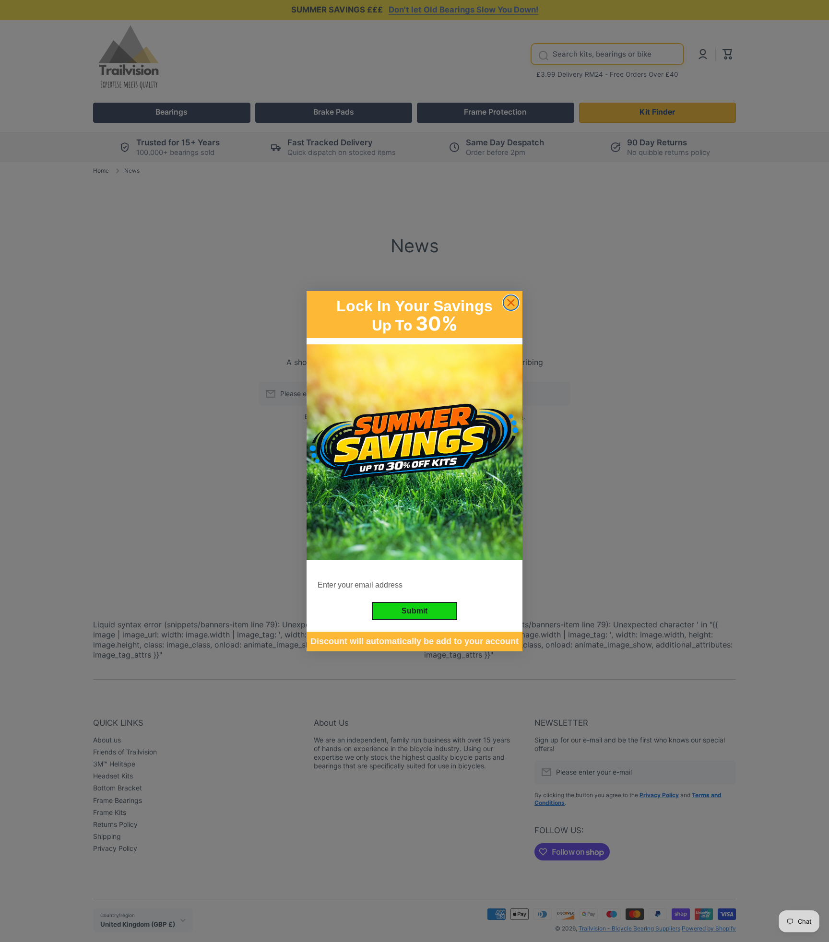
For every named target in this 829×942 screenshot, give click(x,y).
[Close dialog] (511, 302)
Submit (414, 610)
